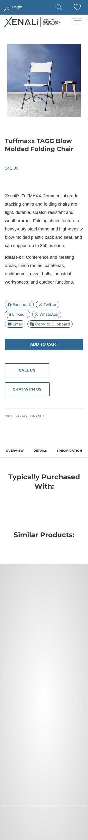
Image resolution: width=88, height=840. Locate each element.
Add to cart (44, 344)
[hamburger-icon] (77, 21)
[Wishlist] (79, 7)
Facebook (22, 304)
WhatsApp (49, 314)
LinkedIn (20, 314)
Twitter (50, 304)
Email (18, 324)
